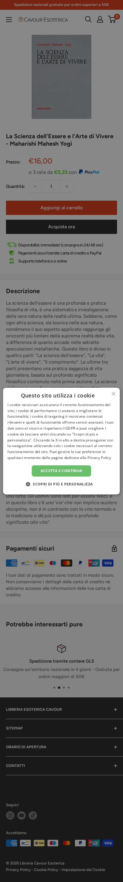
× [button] (113, 394)
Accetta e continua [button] (61, 470)
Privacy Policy (99, 457)
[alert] (61, 441)
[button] (61, 484)
